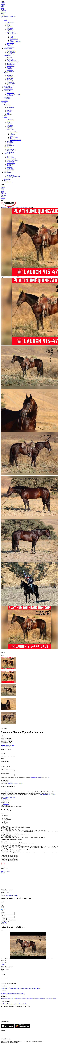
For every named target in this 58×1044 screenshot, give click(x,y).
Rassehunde (3, 1003)
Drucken (4, 922)
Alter (2, 801)
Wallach (8, 800)
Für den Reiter (10, 59)
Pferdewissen (10, 78)
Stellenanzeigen (10, 66)
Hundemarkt (10, 70)
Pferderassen (10, 75)
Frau (3, 909)
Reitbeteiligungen (8, 48)
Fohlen (8, 25)
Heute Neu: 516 (5, 16)
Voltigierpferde (10, 43)
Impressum (3, 993)
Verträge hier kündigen (34, 988)
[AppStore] (7, 1027)
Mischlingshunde (11, 1003)
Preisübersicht (7, 86)
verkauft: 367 (12, 16)
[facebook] (3, 1036)
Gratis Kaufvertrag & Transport (15, 783)
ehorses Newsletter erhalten (8, 920)
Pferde (5, 20)
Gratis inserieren (7, 90)
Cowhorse (12, 36)
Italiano (2, 5)
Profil (8, 113)
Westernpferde (10, 32)
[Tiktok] (12, 1036)
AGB (48, 777)
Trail (11, 40)
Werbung (15, 988)
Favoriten (9, 111)
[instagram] (7, 1036)
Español (2, 13)
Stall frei (9, 67)
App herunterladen (8, 87)
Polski (2, 6)
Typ (1, 798)
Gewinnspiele (10, 80)
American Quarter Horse (21, 207)
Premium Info (25, 988)
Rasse (2, 797)
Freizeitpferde (10, 44)
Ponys (8, 24)
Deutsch (3, 2)
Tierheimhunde (22, 1003)
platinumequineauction (11, 895)
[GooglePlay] (22, 1027)
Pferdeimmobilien (11, 64)
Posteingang (9, 110)
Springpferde (10, 30)
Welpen (17, 1003)
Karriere (20, 988)
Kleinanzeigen (7, 55)
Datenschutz (9, 993)
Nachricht (3, 962)
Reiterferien (9, 68)
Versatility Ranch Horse (15, 41)
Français (3, 14)
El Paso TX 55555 (5, 871)
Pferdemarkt (3, 207)
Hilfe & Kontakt (4, 988)
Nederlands (3, 10)
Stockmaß (3, 802)
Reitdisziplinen (10, 76)
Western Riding (13, 33)
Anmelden (3, 102)
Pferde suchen (11, 207)
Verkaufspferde (10, 22)
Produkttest (9, 79)
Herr (3, 910)
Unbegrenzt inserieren (13, 94)
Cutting (11, 37)
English (2, 8)
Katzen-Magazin (11, 83)
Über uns (11, 988)
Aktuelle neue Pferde (51, 998)
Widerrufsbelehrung (17, 993)
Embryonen (9, 26)
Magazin (6, 72)
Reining (11, 35)
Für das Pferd (10, 57)
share (3, 964)
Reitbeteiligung (41, 998)
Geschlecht (3, 800)
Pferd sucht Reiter (11, 52)
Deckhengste (10, 28)
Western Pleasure (14, 39)
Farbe (2, 804)
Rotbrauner (6, 804)
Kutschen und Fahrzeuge (13, 62)
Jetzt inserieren (10, 47)
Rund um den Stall (11, 60)
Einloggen (7, 97)
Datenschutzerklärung (35, 777)
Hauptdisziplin (4, 805)
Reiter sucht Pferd (11, 51)
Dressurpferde (10, 29)
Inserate (8, 109)
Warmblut (5, 798)
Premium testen (8, 85)
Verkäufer (9, 45)
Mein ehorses (7, 104)
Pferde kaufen (4, 998)
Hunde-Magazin (10, 82)
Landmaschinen (10, 63)
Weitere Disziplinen (5, 806)
